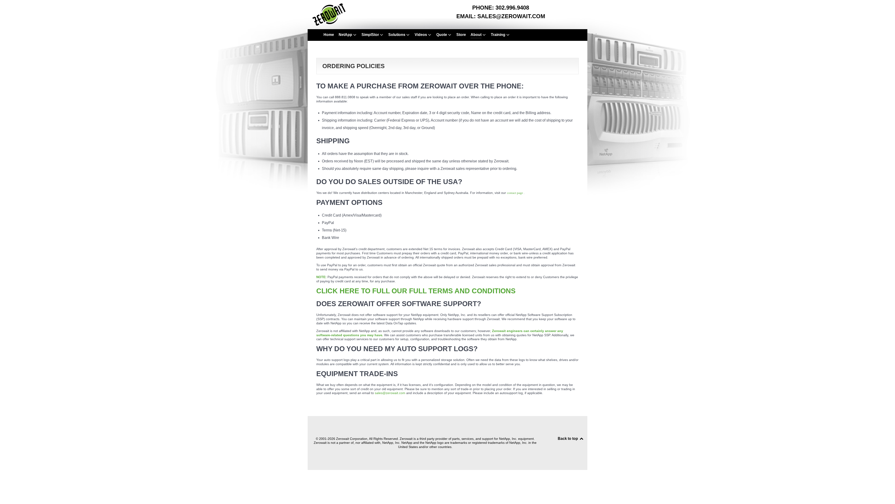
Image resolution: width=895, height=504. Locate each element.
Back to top (568, 439)
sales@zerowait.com (511, 16)
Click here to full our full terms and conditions (416, 291)
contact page (515, 193)
